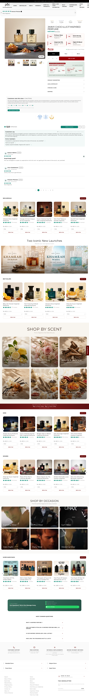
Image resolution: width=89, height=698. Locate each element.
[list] (44, 367)
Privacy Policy (8, 687)
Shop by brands (82, 5)
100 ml (78, 53)
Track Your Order (34, 695)
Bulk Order (7, 681)
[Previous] (2, 214)
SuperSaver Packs (73, 5)
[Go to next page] (53, 190)
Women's (38, 5)
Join (82, 688)
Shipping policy (8, 685)
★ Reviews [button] (87, 350)
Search (6, 677)
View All (83, 198)
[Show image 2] (18, 63)
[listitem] (15, 352)
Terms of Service (8, 692)
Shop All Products (47, 5)
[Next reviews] (75, 13)
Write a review (69, 127)
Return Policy (7, 679)
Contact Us (7, 689)
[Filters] (80, 127)
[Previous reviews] (1, 13)
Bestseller (23, 5)
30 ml (53, 53)
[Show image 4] (33, 63)
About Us (6, 691)
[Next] (86, 214)
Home (15, 5)
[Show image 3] (26, 63)
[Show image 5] (41, 63)
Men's (31, 5)
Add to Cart (10, 232)
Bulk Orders (64, 5)
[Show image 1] (11, 63)
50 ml (66, 53)
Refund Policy (7, 682)
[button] (38, 13)
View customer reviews (14, 110)
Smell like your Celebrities (55, 5)
